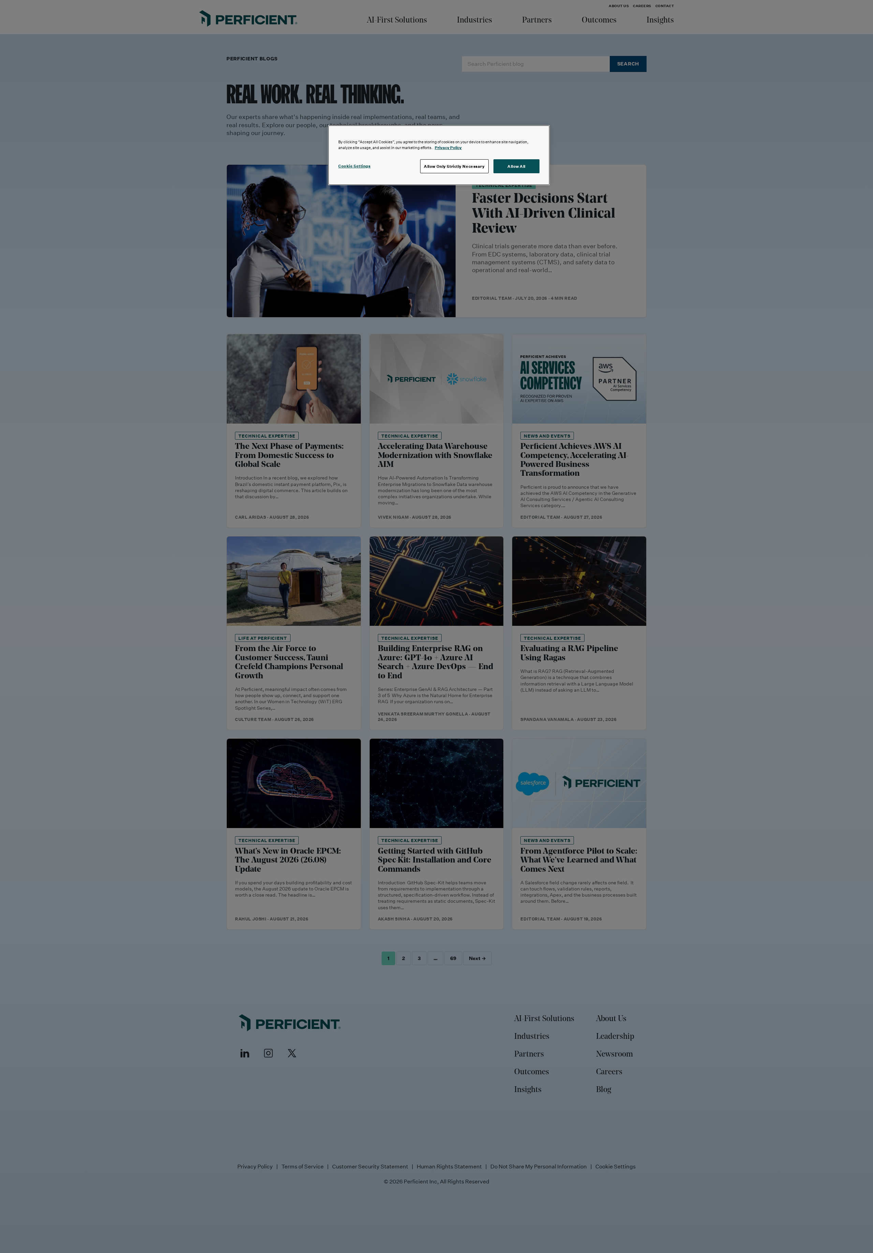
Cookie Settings (354, 165)
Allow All (516, 166)
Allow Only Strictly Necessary (454, 166)
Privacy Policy (448, 147)
